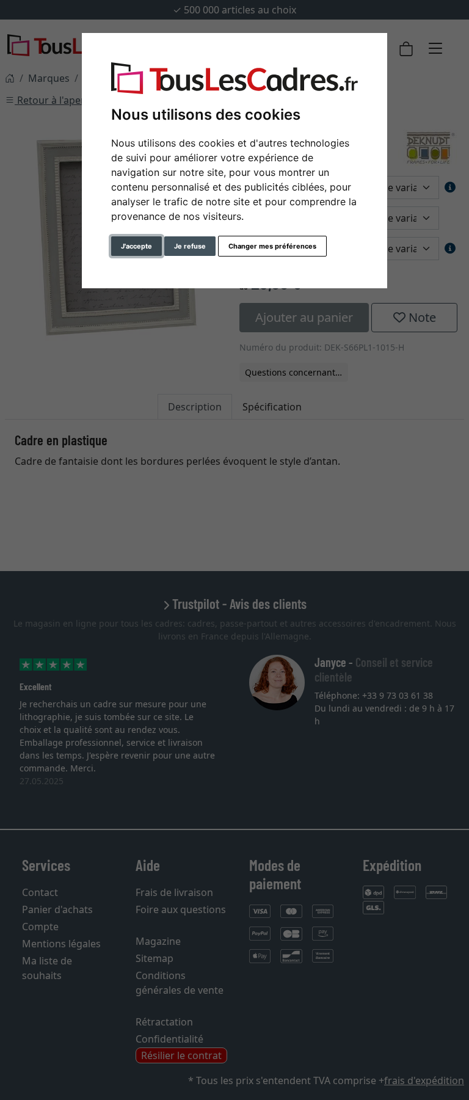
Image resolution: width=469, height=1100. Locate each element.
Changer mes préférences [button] (272, 246)
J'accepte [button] (136, 246)
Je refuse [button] (190, 246)
